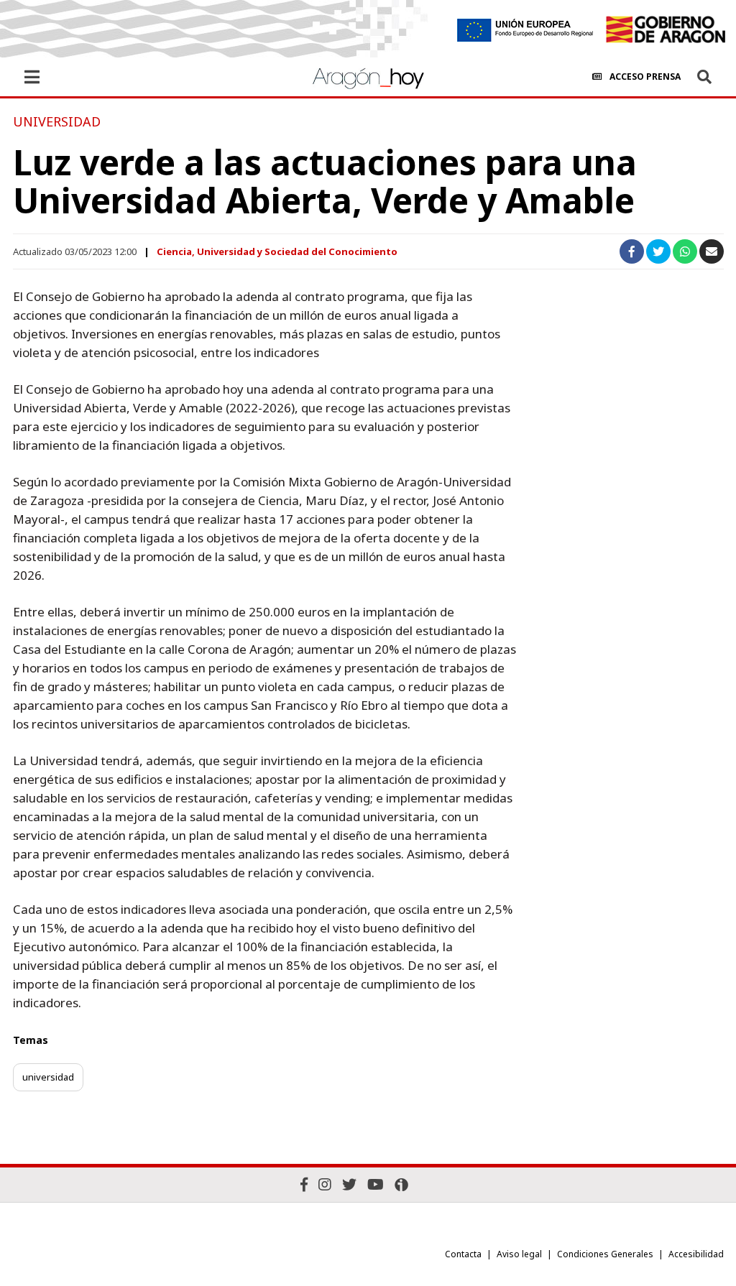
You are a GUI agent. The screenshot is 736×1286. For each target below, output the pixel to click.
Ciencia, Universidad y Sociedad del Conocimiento (277, 251)
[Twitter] (349, 1184)
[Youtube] (375, 1184)
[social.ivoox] (401, 1184)
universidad (48, 1076)
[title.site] (665, 29)
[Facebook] (304, 1184)
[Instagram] (324, 1184)
